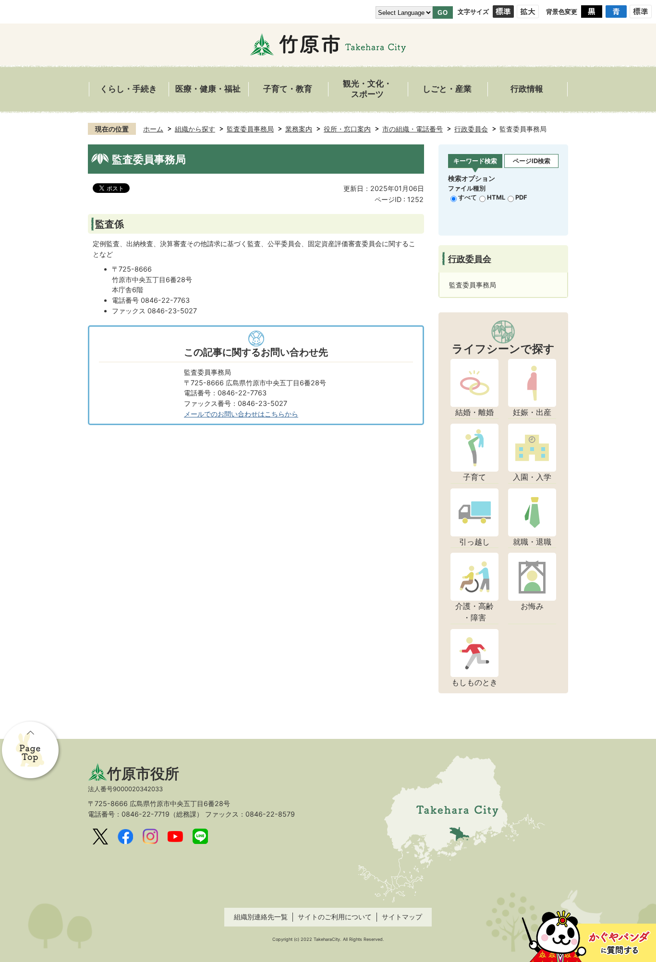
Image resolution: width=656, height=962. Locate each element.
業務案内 (298, 129)
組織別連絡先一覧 (261, 917)
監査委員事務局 (250, 129)
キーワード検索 (475, 161)
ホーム (153, 129)
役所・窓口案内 (347, 129)
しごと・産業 (447, 89)
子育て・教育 (287, 89)
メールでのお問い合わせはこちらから (241, 414)
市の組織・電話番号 (412, 129)
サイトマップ (402, 917)
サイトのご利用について (335, 917)
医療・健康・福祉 (208, 89)
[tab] (475, 161)
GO (442, 12)
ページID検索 (531, 161)
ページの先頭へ (31, 751)
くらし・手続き (128, 89)
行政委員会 (471, 129)
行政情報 (526, 89)
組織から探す (195, 129)
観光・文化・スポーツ (367, 89)
